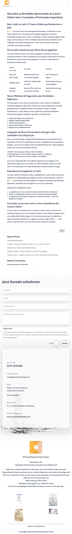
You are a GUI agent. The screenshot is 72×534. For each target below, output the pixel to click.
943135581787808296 (15, 241)
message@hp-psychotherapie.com (18, 377)
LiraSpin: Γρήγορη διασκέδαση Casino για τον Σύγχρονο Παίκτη (28, 244)
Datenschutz (40, 526)
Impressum (31, 526)
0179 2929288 (14, 365)
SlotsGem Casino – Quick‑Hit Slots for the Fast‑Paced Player (27, 251)
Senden (65, 343)
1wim (10, 31)
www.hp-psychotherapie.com (18, 417)
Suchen (62, 231)
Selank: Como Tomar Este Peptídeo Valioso (21, 248)
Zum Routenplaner (13, 395)
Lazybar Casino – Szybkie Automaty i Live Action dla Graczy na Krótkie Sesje (32, 255)
